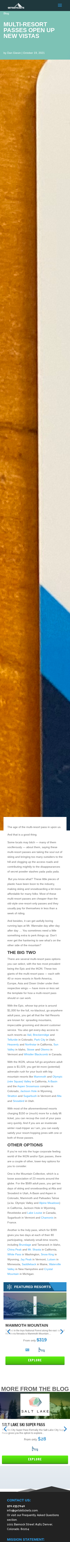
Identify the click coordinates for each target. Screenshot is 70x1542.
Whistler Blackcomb (36, 1054)
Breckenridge (41, 1034)
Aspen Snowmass (28, 1086)
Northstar (31, 1044)
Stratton (12, 1095)
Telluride (12, 1039)
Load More (35, 1483)
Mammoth (40, 1076)
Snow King (47, 1254)
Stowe (30, 1049)
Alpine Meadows (49, 1202)
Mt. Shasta (34, 1249)
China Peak (14, 1249)
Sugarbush (30, 1095)
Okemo (45, 1049)
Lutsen (51, 1259)
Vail (29, 1034)
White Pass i (15, 1254)
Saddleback (29, 1264)
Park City (39, 1039)
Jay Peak (26, 1259)
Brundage (25, 1244)
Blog (6, 13)
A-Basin (52, 1081)
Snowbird (18, 1100)
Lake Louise (34, 1212)
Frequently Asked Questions (40, 1515)
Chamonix (47, 1217)
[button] (9, 1331)
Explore (35, 1360)
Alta (59, 1095)
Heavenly (13, 1044)
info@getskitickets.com (22, 1510)
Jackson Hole (28, 1091)
